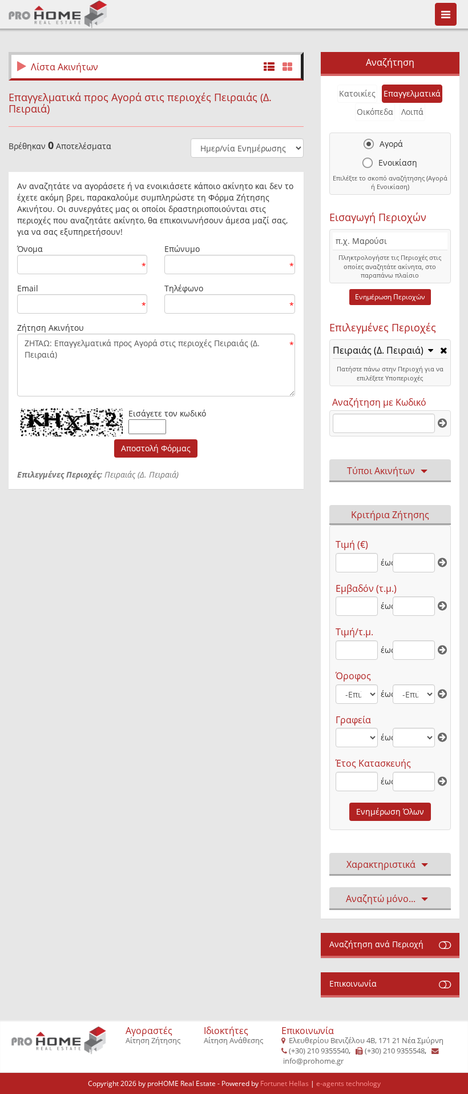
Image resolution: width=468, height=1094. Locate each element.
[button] (383, 350)
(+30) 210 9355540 (319, 1051)
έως (385, 562)
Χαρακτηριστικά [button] (380, 864)
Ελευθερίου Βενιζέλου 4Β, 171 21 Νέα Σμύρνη (366, 1040)
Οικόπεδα (375, 111)
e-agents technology (348, 1083)
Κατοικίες (357, 93)
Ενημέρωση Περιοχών (390, 297)
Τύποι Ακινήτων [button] (381, 470)
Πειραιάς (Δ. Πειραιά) (378, 351)
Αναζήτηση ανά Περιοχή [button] (376, 944)
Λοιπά (412, 111)
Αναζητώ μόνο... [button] (380, 898)
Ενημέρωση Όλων (390, 811)
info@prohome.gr (313, 1061)
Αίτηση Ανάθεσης (233, 1040)
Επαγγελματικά (412, 93)
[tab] (390, 351)
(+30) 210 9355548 (395, 1051)
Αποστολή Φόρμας (156, 448)
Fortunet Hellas (284, 1083)
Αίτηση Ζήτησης (153, 1040)
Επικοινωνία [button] (353, 983)
